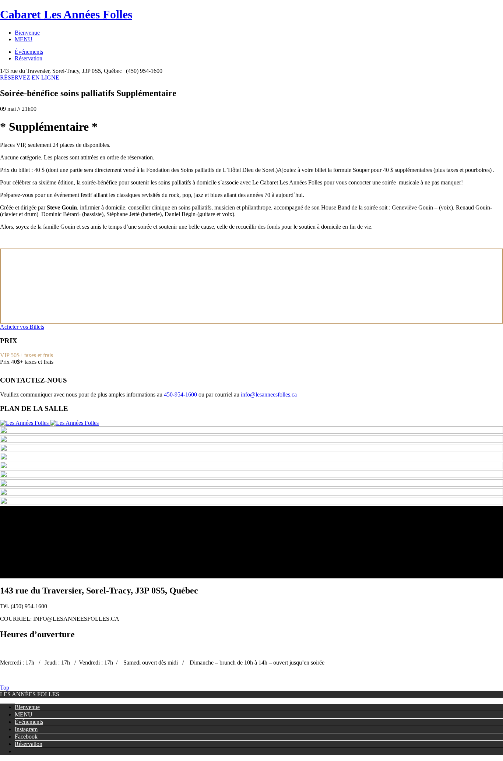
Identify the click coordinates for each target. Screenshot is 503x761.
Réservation (28, 58)
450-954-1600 (180, 394)
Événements (29, 52)
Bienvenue (27, 32)
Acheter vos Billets (22, 327)
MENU (23, 39)
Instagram (26, 729)
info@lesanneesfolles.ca (269, 394)
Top (4, 687)
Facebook (26, 736)
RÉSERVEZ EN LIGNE (29, 77)
